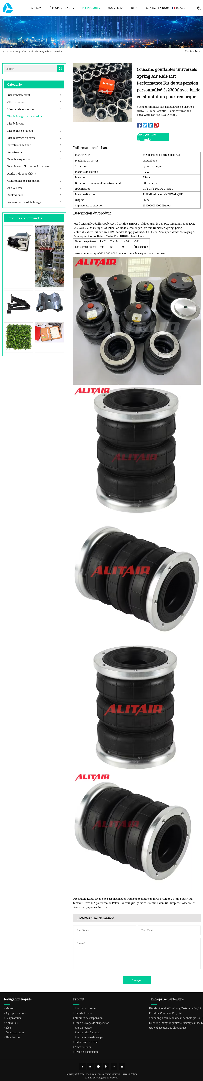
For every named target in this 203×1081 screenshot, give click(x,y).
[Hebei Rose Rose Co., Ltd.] (7, 7)
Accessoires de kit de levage (24, 202)
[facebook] (82, 1066)
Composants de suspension (23, 180)
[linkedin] (106, 1066)
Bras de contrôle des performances (28, 166)
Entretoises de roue (19, 145)
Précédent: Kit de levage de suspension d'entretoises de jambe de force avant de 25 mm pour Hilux (133, 898)
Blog (134, 8)
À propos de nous (62, 8)
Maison (36, 8)
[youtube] (122, 1066)
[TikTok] (114, 1066)
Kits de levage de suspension (46, 51)
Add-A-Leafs (14, 188)
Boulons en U (15, 195)
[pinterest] (98, 1066)
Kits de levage (15, 123)
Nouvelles (115, 8)
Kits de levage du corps (21, 138)
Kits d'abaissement (18, 95)
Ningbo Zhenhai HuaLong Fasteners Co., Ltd (176, 1008)
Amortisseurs (15, 152)
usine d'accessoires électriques (167, 1027)
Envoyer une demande (146, 137)
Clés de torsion (16, 102)
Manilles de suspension (21, 109)
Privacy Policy (129, 1073)
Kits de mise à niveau (20, 130)
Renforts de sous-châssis (21, 173)
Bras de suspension (18, 159)
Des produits (91, 8)
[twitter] (90, 1066)
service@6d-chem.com (105, 1077)
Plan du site (13, 1037)
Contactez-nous (157, 8)
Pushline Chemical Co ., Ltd (165, 1013)
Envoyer (137, 980)
